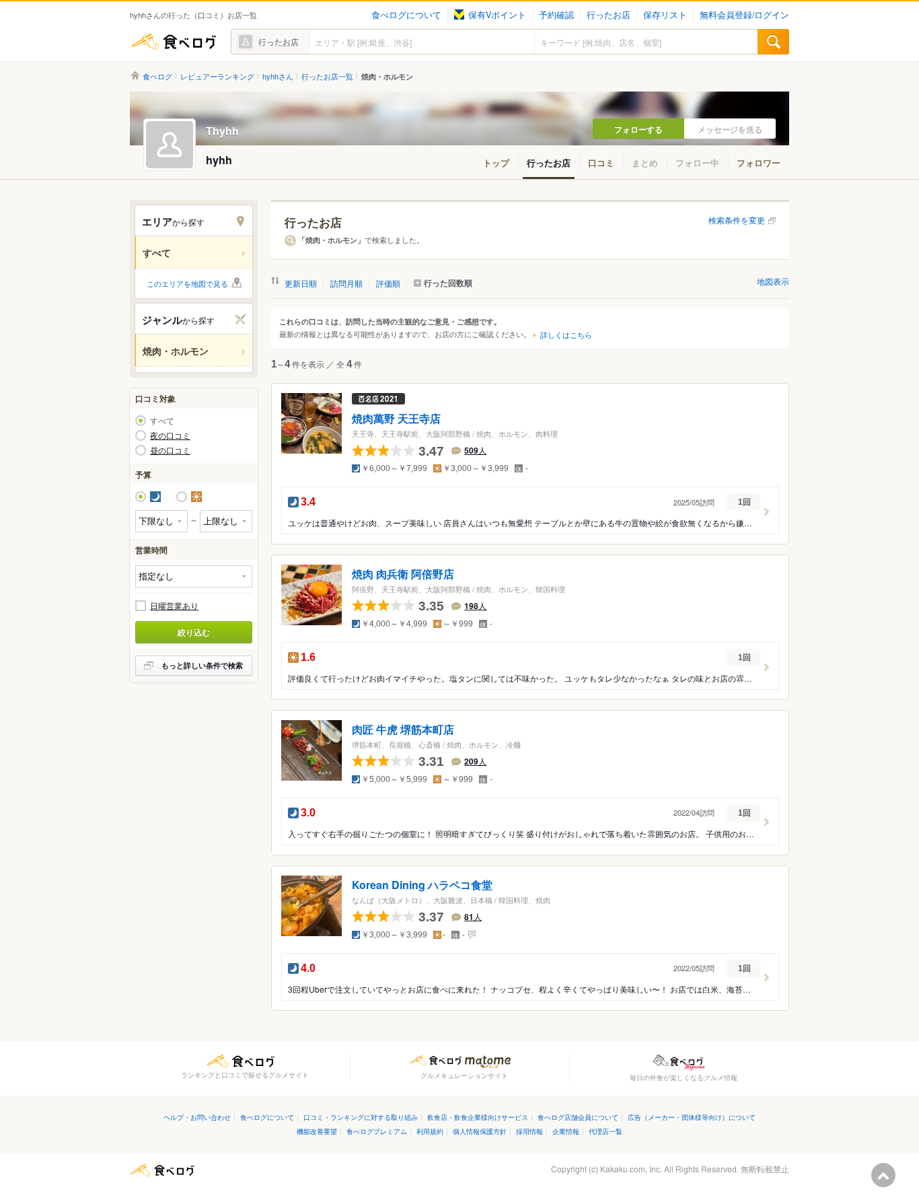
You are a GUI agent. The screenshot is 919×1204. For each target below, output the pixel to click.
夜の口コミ (170, 435)
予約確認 (556, 15)
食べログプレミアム (376, 1131)
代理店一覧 (605, 1131)
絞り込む (194, 632)
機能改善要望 (317, 1131)
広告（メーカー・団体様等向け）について (692, 1117)
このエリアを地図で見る (187, 283)
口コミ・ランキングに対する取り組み (360, 1117)
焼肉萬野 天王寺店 (396, 419)
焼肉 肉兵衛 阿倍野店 (403, 574)
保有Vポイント (497, 15)
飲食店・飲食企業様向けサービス (477, 1117)
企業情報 (565, 1131)
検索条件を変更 (736, 219)
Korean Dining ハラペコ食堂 (422, 884)
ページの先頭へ (883, 1175)
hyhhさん (277, 76)
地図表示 (773, 281)
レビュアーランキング (217, 76)
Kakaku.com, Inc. (631, 1168)
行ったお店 (608, 15)
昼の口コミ (170, 450)
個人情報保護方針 (480, 1131)
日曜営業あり (174, 605)
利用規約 (429, 1131)
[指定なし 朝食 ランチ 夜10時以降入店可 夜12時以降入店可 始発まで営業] (193, 576)
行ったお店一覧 (327, 76)
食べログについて (406, 15)
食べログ (173, 41)
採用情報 (529, 1131)
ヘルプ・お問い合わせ (197, 1117)
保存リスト (665, 15)
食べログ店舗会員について (578, 1117)
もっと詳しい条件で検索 (202, 665)
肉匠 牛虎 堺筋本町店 (403, 730)
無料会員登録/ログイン (744, 15)
